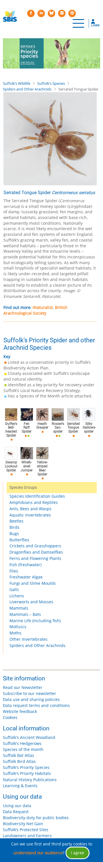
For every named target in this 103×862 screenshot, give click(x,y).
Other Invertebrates (28, 639)
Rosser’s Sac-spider (58, 428)
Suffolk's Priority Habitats (27, 773)
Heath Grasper (42, 426)
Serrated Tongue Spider (73, 428)
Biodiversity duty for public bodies (36, 817)
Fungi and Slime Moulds (32, 583)
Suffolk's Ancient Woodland (29, 737)
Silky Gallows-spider (89, 428)
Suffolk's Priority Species (26, 767)
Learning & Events (20, 785)
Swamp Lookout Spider (11, 466)
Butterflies (19, 539)
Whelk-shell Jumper (27, 466)
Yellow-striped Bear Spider (42, 468)
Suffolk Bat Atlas (18, 755)
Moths (15, 633)
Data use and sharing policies (31, 699)
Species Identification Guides (37, 496)
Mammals (18, 608)
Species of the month (23, 749)
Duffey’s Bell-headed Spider (11, 430)
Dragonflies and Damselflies (36, 552)
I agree (77, 852)
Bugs (14, 533)
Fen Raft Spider (26, 428)
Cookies (10, 717)
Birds (14, 527)
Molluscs (17, 626)
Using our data (17, 805)
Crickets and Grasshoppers (35, 545)
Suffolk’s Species (51, 83)
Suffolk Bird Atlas (19, 761)
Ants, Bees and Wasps (30, 508)
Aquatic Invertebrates (30, 515)
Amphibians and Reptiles (33, 502)
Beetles (16, 521)
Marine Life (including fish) (35, 620)
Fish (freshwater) (25, 564)
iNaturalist (43, 307)
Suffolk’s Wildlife (16, 83)
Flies (13, 571)
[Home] (10, 16)
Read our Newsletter (22, 687)
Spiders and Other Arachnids (27, 89)
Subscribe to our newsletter (29, 693)
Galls (14, 589)
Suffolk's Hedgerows (22, 743)
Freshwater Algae (26, 577)
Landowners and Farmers (27, 835)
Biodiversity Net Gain (23, 823)
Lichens (16, 595)
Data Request (16, 811)
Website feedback (20, 711)
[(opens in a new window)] (31, 13)
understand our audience (38, 852)
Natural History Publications (30, 779)
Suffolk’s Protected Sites (25, 829)
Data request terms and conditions (36, 705)
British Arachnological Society (35, 310)
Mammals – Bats (25, 614)
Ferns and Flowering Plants (35, 558)
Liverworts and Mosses (31, 601)
